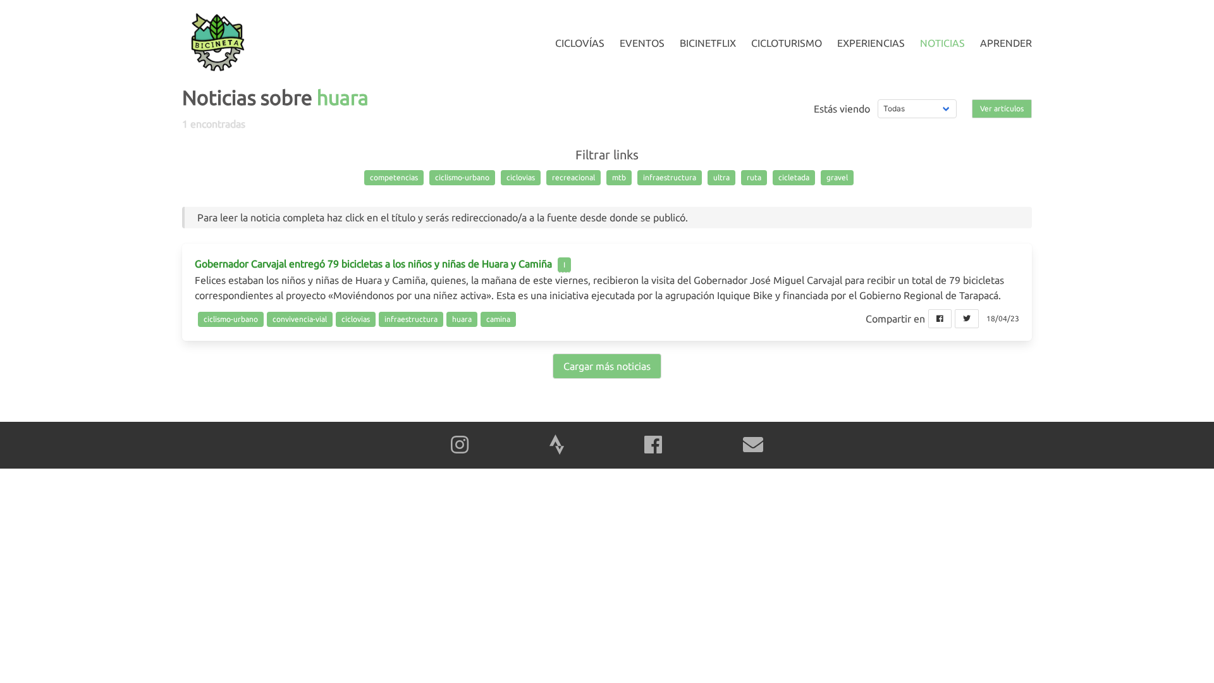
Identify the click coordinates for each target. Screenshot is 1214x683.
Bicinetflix (708, 43)
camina (498, 319)
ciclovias (520, 177)
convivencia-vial (300, 319)
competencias (394, 177)
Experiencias (871, 43)
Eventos (642, 43)
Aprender (1006, 43)
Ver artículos (1002, 108)
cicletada (793, 177)
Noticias (942, 43)
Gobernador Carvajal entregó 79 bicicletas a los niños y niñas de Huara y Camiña (373, 263)
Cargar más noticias (607, 366)
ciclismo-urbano (462, 177)
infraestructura (669, 177)
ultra (721, 177)
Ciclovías (579, 43)
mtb (619, 177)
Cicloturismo (786, 43)
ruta (754, 177)
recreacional (573, 177)
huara (462, 319)
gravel (837, 177)
